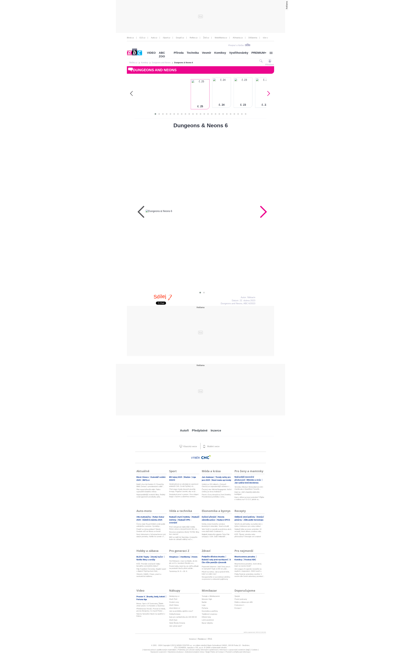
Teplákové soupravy (209, 614)
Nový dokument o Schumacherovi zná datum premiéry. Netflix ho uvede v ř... (151, 535)
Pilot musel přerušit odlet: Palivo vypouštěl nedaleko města (148, 490)
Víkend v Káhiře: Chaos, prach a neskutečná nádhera (148, 575)
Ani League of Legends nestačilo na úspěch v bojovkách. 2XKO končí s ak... (247, 570)
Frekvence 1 (239, 605)
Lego (204, 605)
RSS (210, 639)
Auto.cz (154, 38)
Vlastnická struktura (175, 652)
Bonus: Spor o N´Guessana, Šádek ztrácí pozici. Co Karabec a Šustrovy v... (150, 605)
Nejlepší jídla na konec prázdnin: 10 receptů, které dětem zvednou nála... (248, 530)
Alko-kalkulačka (143, 517)
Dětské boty (206, 617)
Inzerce (216, 430)
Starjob (237, 596)
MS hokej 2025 (176, 477)
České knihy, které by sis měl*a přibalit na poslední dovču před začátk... (183, 567)
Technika (193, 52)
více (264, 38)
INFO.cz (146, 480)
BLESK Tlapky (143, 557)
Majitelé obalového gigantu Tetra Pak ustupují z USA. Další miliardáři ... (215, 535)
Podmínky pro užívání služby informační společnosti (198, 650)
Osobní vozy (174, 602)
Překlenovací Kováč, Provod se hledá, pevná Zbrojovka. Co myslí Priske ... (151, 610)
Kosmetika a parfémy (210, 611)
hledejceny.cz (174, 596)
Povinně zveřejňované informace (238, 652)
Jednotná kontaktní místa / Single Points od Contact (204, 652)
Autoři (184, 430)
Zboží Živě (173, 599)
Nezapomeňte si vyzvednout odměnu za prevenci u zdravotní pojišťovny (216, 578)
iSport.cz (166, 38)
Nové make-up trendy (221, 480)
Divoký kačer (157, 557)
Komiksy (220, 52)
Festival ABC (250, 560)
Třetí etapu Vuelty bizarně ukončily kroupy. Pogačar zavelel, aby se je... (183, 490)
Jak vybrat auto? (175, 626)
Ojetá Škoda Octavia (177, 623)
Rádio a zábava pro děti (243, 602)
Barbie (204, 602)
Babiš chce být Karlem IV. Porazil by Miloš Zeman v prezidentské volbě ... (150, 485)
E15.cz (142, 38)
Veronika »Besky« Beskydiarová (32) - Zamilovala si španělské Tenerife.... (249, 488)
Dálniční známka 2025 (152, 520)
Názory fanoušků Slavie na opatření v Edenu (150, 615)
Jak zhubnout (208, 477)
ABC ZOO (162, 54)
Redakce (202, 639)
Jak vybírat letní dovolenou (246, 483)
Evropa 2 (237, 608)
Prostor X (140, 597)
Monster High (207, 599)
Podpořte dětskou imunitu (213, 557)
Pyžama (205, 608)
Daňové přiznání (209, 517)
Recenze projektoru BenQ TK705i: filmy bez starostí (184, 533)
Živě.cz (206, 38)
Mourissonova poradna (244, 557)
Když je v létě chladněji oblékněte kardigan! (247, 493)
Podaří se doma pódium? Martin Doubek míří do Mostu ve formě (148, 530)
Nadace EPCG (223, 520)
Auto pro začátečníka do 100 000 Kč (183, 617)
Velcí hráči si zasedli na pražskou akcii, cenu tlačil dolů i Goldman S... (217, 530)
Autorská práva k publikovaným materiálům (159, 650)
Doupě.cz (180, 38)
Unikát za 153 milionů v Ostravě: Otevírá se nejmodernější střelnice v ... (216, 485)
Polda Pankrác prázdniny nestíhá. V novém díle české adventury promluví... (249, 575)
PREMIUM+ (258, 52)
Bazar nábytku (207, 623)
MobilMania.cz (221, 38)
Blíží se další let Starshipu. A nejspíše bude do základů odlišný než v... (183, 538)
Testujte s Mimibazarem (211, 596)
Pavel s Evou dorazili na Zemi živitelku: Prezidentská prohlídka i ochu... (216, 496)
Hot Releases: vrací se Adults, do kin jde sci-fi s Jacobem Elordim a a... (183, 562)
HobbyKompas (174, 614)
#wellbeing (185, 557)
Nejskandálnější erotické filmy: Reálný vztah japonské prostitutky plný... (150, 496)
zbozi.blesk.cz (174, 608)
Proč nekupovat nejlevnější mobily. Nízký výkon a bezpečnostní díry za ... (184, 528)
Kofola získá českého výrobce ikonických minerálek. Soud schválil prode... (215, 525)
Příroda (179, 52)
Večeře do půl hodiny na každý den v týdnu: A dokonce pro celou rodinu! (248, 525)
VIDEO (151, 52)
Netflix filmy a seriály (145, 560)
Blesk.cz (130, 38)
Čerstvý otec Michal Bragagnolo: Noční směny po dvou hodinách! (217, 490)
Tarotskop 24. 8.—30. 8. (178, 571)
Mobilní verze (213, 446)
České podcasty (240, 599)
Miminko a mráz (254, 480)
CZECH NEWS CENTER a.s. (181, 645)
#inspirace (174, 557)
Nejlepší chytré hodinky (180, 517)
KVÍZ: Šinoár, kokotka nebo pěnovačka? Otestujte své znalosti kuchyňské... (247, 535)
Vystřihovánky (238, 52)
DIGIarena (252, 38)
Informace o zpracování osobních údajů (234, 650)
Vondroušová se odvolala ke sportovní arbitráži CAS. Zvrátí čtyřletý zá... (183, 485)
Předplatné (200, 430)
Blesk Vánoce (142, 477)
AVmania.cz (238, 38)
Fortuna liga (141, 599)
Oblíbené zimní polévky (244, 517)
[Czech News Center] (206, 457)
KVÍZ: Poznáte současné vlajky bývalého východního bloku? (148, 565)
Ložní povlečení (208, 620)
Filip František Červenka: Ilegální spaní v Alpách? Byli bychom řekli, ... (151, 570)
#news (195, 557)
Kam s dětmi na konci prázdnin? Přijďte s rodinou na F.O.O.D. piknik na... (249, 498)
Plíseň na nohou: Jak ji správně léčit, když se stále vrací (215, 573)
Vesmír (206, 52)
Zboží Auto (173, 620)
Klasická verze (190, 446)
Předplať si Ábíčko (236, 45)
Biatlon (187, 477)
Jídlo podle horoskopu (253, 520)
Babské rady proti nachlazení (215, 560)
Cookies (254, 650)
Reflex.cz (194, 38)
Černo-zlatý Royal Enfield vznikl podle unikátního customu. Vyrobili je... (150, 525)
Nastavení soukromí (158, 652)
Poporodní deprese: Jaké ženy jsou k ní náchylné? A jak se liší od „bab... (216, 568)
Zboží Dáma (174, 605)
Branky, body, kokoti (156, 597)
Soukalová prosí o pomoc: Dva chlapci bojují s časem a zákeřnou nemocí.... (183, 495)
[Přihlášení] (270, 60)
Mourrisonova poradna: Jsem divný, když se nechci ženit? (248, 565)
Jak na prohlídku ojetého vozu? (181, 611)
